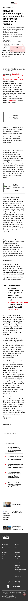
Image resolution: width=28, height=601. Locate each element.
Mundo (3, 554)
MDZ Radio (17, 552)
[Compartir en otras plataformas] (7, 47)
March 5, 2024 (13, 309)
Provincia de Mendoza (10, 433)
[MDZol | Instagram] (12, 581)
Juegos (17, 554)
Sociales (4, 561)
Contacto (17, 567)
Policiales (4, 552)
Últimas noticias (6, 547)
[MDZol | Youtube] (16, 581)
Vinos (3, 559)
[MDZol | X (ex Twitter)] (20, 581)
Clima (16, 547)
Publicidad (17, 565)
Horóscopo (17, 550)
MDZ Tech (17, 556)
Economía (4, 550)
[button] (26, 2)
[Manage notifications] (24, 594)
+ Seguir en (6, 44)
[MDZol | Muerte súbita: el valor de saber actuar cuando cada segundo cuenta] (23, 187)
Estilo (3, 556)
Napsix (16, 559)
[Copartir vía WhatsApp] (4, 47)
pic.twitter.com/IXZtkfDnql (18, 302)
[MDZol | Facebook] (8, 581)
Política (5, 7)
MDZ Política (6, 40)
